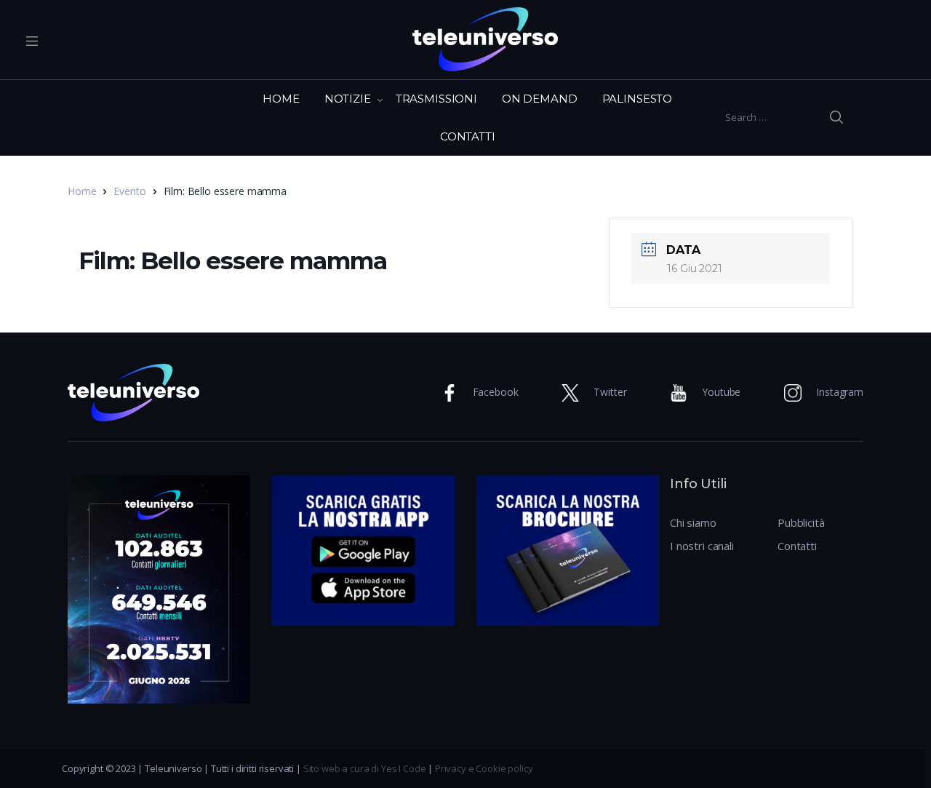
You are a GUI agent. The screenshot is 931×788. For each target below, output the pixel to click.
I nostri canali (702, 545)
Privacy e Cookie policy (484, 768)
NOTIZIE (347, 99)
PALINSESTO (637, 99)
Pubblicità (801, 522)
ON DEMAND (540, 99)
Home (82, 191)
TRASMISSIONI (436, 99)
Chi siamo (693, 522)
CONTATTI (467, 136)
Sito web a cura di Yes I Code (364, 768)
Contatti (797, 545)
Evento (129, 191)
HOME (281, 99)
